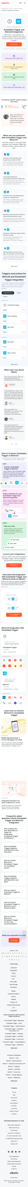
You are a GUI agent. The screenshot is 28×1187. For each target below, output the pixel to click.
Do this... (8, 604)
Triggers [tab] (19, 293)
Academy (14, 1100)
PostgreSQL (13, 970)
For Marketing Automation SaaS (14, 1138)
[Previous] (12, 444)
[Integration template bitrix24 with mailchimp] (14, 197)
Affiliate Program (14, 1111)
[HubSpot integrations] (9, 697)
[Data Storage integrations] (20, 660)
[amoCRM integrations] (4, 697)
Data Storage (13, 984)
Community (14, 1108)
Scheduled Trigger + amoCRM (14, 1036)
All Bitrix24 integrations (14, 1055)
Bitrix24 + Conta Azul (14, 1072)
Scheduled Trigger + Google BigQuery (14, 1042)
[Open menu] (24, 3)
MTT (13, 979)
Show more (14, 266)
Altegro (13, 991)
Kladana (13, 999)
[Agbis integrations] (9, 703)
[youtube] (15, 1151)
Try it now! (23, 310)
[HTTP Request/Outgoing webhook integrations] (4, 660)
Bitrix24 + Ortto (14, 1058)
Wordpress (13, 987)
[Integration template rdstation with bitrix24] (14, 235)
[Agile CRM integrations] (20, 703)
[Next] (15, 444)
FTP (13, 1008)
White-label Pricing (14, 1127)
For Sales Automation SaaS (14, 1136)
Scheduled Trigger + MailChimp (14, 1045)
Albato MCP (14, 1141)
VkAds (13, 973)
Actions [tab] (5, 296)
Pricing (14, 1092)
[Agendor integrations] (15, 703)
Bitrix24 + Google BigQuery (14, 1075)
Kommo (13, 976)
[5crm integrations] (4, 703)
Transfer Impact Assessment (14, 1163)
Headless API (14, 1144)
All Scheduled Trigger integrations (14, 1020)
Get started (14, 940)
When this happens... (11, 595)
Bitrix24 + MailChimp (14, 1077)
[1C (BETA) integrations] (15, 697)
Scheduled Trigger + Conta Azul (14, 1039)
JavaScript (13, 967)
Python (13, 996)
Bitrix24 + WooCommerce (14, 1061)
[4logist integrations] (20, 697)
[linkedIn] (12, 1151)
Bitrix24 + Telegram (14, 1066)
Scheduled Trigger (17, 8)
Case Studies (14, 1130)
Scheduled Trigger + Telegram (14, 1033)
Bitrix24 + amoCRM (14, 1069)
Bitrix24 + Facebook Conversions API (14, 1063)
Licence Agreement (14, 1156)
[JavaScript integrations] (15, 665)
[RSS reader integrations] (20, 665)
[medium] (19, 1151)
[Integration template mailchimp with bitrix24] (14, 178)
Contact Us (14, 1168)
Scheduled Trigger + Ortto (14, 1023)
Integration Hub (5, 8)
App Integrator (14, 1103)
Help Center (14, 1097)
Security (14, 1166)
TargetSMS (13, 1010)
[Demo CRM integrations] (4, 665)
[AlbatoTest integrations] (15, 660)
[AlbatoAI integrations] (9, 660)
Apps (11, 8)
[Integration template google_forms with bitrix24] (14, 160)
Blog (14, 1095)
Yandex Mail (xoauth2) (13, 1005)
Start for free (14, 44)
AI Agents (14, 1114)
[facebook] (8, 1151)
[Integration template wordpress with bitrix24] (14, 216)
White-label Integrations (14, 1125)
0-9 (3, 953)
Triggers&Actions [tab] (8, 293)
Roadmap (14, 1106)
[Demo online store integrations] (9, 665)
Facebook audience (13, 994)
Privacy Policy (14, 1158)
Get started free (14, 565)
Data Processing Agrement (14, 1161)
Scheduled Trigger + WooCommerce (14, 1026)
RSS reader (13, 981)
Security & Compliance (14, 1133)
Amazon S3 (13, 1002)
